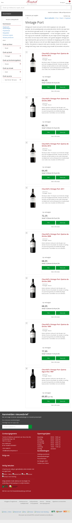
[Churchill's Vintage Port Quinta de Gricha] (33, 62)
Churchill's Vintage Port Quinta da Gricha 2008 (55, 235)
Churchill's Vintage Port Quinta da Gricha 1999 (55, 325)
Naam (61, 18)
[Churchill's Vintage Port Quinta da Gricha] (33, 107)
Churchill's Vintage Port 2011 (53, 189)
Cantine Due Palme (43, 463)
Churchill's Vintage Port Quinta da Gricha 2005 (55, 280)
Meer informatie (55, 91)
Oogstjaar (68, 18)
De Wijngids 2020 (42, 461)
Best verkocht (49, 18)
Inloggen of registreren (10, 501)
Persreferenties (41, 458)
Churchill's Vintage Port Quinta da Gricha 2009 (55, 100)
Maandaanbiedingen (43, 456)
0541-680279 (6, 448)
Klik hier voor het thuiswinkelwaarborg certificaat (16, 491)
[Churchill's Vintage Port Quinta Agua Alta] (33, 378)
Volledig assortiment (43, 454)
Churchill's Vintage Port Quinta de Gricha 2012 (55, 54)
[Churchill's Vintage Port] (33, 198)
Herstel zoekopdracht (12, 19)
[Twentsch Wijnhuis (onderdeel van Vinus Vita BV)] (32, 2)
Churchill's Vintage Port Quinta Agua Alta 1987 (54, 371)
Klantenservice (23, 501)
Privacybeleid (34, 503)
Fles (48, 87)
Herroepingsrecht (45, 503)
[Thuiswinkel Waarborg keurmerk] (13, 487)
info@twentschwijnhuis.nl (10, 450)
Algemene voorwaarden (59, 501)
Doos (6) (62, 87)
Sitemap (48, 501)
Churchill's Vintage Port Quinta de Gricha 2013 (55, 145)
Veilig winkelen (34, 501)
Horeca (42, 501)
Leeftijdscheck (24, 503)
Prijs (57, 18)
